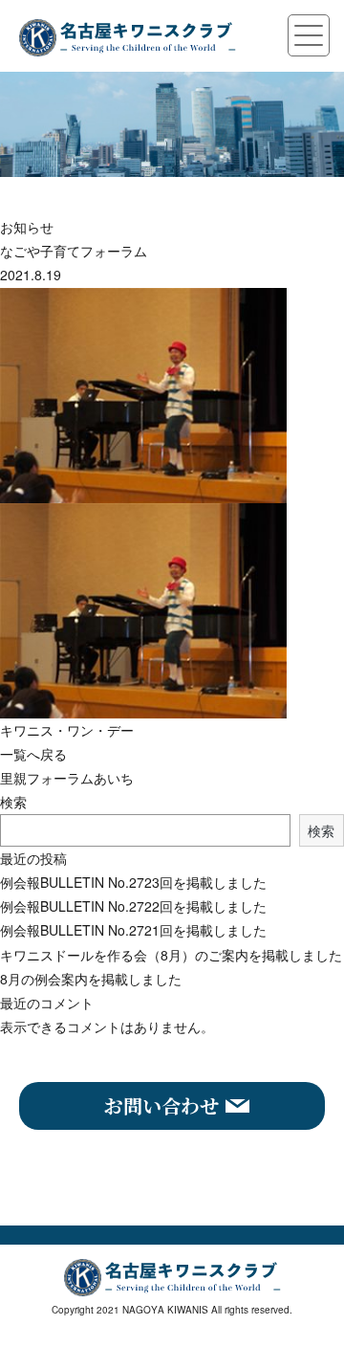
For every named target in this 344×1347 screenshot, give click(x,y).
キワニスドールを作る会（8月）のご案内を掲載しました (171, 954)
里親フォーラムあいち (67, 777)
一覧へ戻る (33, 753)
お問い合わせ (161, 1105)
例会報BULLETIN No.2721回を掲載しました (133, 929)
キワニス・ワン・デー (67, 730)
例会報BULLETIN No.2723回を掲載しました (133, 882)
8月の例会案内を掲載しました (91, 978)
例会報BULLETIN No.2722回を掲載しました (133, 906)
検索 (13, 801)
